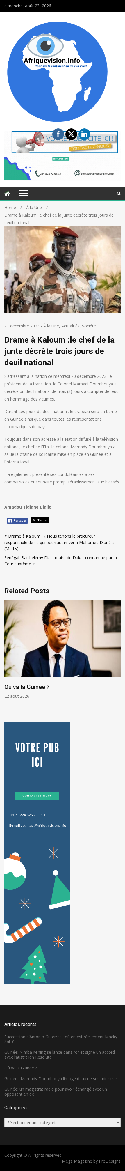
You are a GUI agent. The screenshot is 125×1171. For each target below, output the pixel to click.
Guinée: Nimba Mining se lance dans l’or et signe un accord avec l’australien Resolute (59, 1054)
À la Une (51, 326)
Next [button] (117, 657)
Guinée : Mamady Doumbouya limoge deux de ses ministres (61, 1078)
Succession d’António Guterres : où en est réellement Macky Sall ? (60, 1039)
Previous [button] (8, 657)
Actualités (70, 326)
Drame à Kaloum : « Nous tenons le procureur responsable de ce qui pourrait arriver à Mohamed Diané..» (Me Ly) (59, 542)
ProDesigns (110, 1161)
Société (89, 326)
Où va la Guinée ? (26, 686)
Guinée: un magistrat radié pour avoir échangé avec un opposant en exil (55, 1091)
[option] (62, 649)
